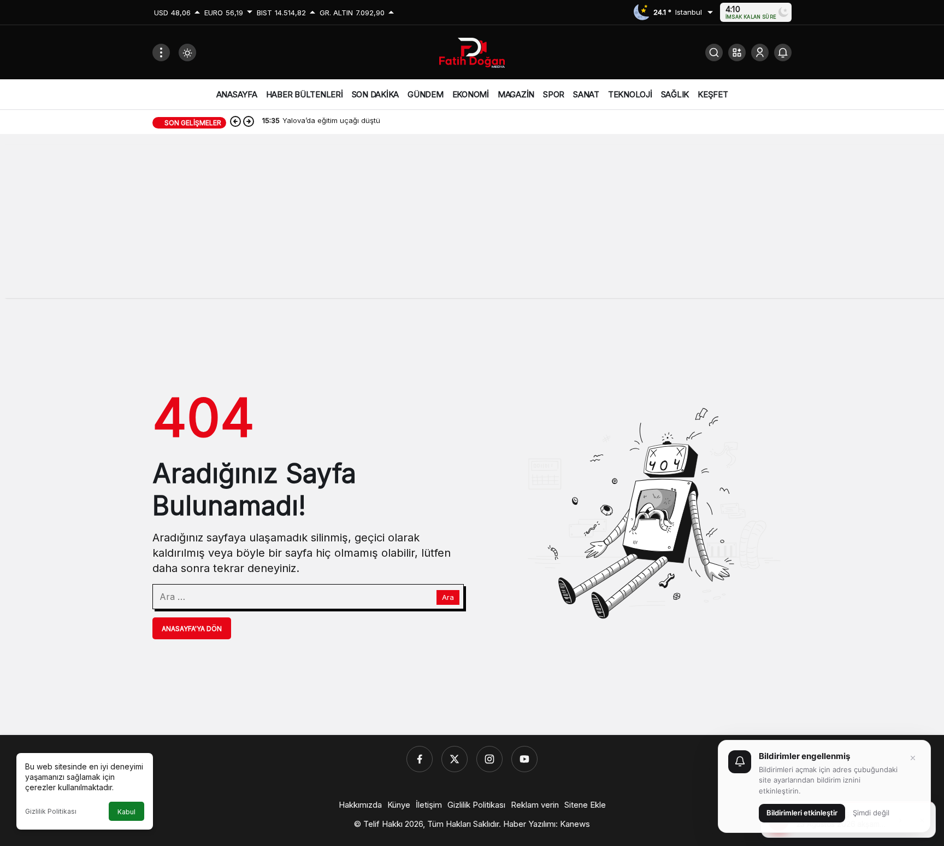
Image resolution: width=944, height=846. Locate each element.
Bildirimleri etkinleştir (801, 812)
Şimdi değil (871, 812)
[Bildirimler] (783, 52)
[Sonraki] (248, 122)
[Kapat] (913, 758)
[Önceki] (235, 122)
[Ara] (714, 52)
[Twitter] (454, 759)
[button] (737, 52)
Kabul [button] (126, 812)
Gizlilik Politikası (50, 811)
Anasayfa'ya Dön (192, 629)
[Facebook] (419, 759)
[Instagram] (489, 759)
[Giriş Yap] (760, 52)
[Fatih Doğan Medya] (472, 51)
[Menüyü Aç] (161, 52)
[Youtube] (524, 759)
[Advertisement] (472, 221)
